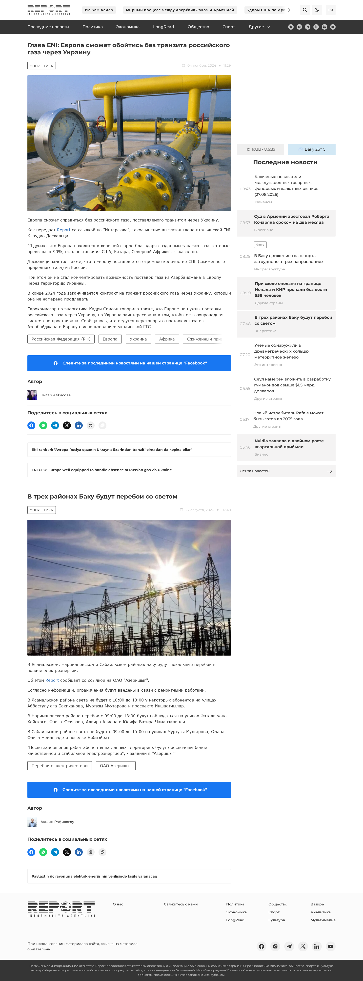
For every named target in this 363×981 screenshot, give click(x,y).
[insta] (299, 27)
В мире (317, 904)
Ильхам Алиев (99, 10)
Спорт (274, 912)
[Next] (285, 10)
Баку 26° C (315, 149)
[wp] (43, 425)
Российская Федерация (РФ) (61, 339)
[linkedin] (324, 27)
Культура (276, 920)
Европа (110, 339)
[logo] (48, 10)
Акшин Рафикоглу (57, 822)
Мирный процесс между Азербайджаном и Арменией (180, 10)
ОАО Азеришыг (115, 765)
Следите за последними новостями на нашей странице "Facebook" (134, 363)
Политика (235, 904)
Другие (256, 26)
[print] (91, 425)
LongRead (235, 920)
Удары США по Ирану (268, 10)
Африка (167, 339)
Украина (138, 339)
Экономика (236, 912)
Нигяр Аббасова (55, 395)
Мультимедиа (323, 920)
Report (63, 229)
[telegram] (307, 27)
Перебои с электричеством (60, 765)
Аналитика (321, 912)
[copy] (102, 425)
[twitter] (316, 27)
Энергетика (41, 66)
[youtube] (333, 27)
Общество (277, 904)
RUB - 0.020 (264, 149)
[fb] (291, 27)
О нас (118, 904)
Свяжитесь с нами (181, 904)
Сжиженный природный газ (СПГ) (222, 339)
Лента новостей (255, 471)
